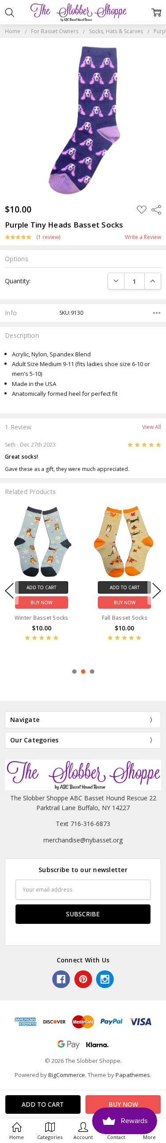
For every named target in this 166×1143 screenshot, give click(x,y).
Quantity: (18, 281)
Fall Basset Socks (124, 618)
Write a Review (143, 237)
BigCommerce (66, 1075)
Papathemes (133, 1075)
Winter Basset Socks (42, 618)
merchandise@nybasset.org (83, 840)
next (156, 591)
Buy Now (41, 602)
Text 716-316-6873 (83, 823)
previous (9, 591)
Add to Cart (41, 587)
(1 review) (48, 237)
